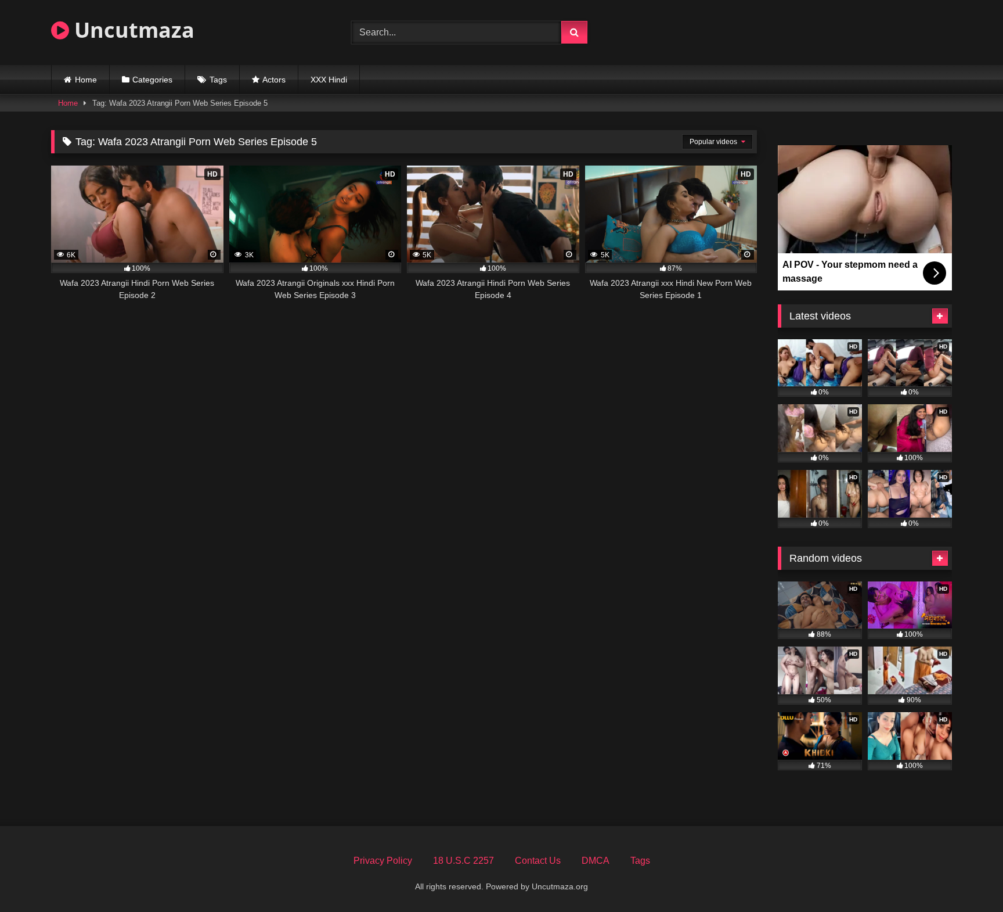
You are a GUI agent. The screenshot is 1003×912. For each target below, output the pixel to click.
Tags (218, 79)
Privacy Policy (382, 861)
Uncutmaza (131, 30)
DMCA (595, 861)
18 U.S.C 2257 (463, 861)
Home (86, 79)
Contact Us (538, 861)
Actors (274, 79)
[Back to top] (967, 877)
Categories (152, 79)
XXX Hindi (329, 79)
